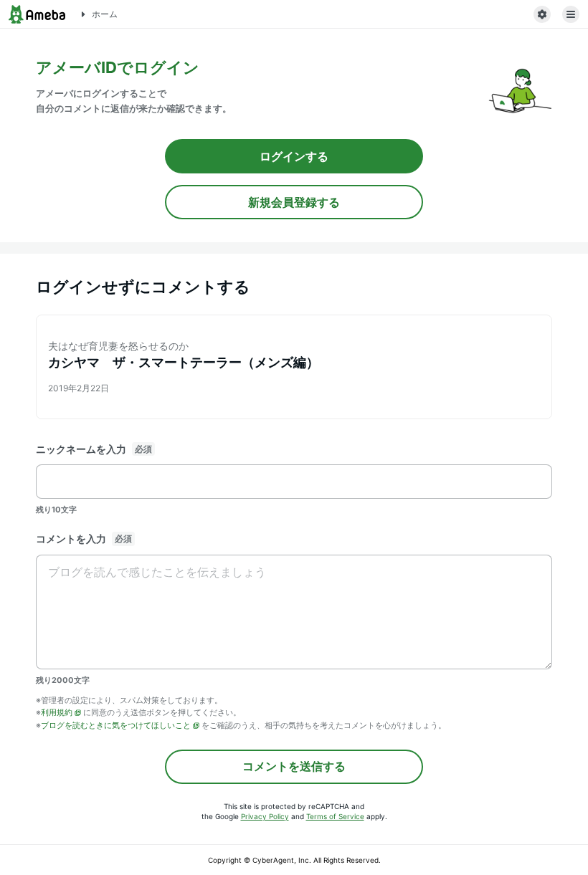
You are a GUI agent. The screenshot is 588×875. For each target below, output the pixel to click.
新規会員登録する (294, 202)
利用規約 (56, 712)
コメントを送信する (294, 766)
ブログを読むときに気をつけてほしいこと (116, 725)
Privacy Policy (265, 816)
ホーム (105, 14)
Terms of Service (335, 816)
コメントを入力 (71, 538)
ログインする (294, 156)
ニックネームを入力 (81, 449)
